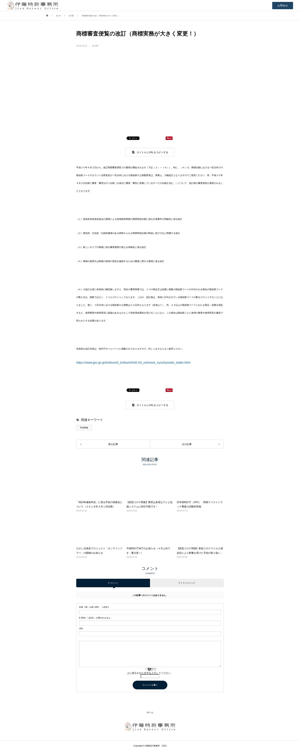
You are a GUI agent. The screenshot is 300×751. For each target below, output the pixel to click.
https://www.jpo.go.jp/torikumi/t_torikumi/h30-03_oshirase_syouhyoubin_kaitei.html (133, 362)
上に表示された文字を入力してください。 (150, 673)
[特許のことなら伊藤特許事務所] (33, 5)
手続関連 (84, 427)
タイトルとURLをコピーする (152, 152)
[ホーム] (47, 15)
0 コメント (113, 583)
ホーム (150, 712)
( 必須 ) (94, 607)
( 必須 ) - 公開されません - (95, 618)
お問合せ (282, 5)
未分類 (95, 46)
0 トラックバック (187, 583)
